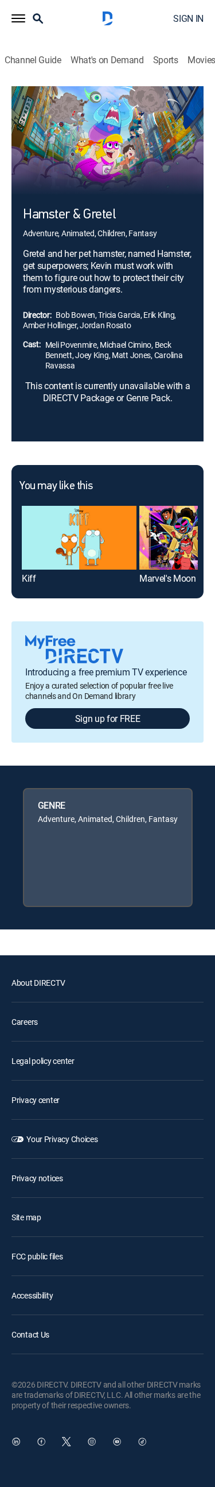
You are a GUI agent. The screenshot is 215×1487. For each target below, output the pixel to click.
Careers (24, 1021)
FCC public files (37, 1256)
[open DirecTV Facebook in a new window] (41, 1441)
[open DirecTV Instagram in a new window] (91, 1441)
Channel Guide (33, 60)
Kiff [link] (29, 578)
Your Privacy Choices (61, 1138)
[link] (79, 538)
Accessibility (32, 1295)
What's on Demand (107, 60)
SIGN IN (188, 18)
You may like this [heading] (55, 486)
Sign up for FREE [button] (107, 718)
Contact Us (30, 1334)
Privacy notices (37, 1178)
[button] (18, 18)
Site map (26, 1217)
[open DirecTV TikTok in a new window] (142, 1441)
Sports (165, 60)
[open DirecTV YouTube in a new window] (117, 1441)
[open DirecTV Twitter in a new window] (66, 1441)
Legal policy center (43, 1060)
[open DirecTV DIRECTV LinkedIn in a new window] (16, 1441)
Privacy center (35, 1099)
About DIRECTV (38, 982)
